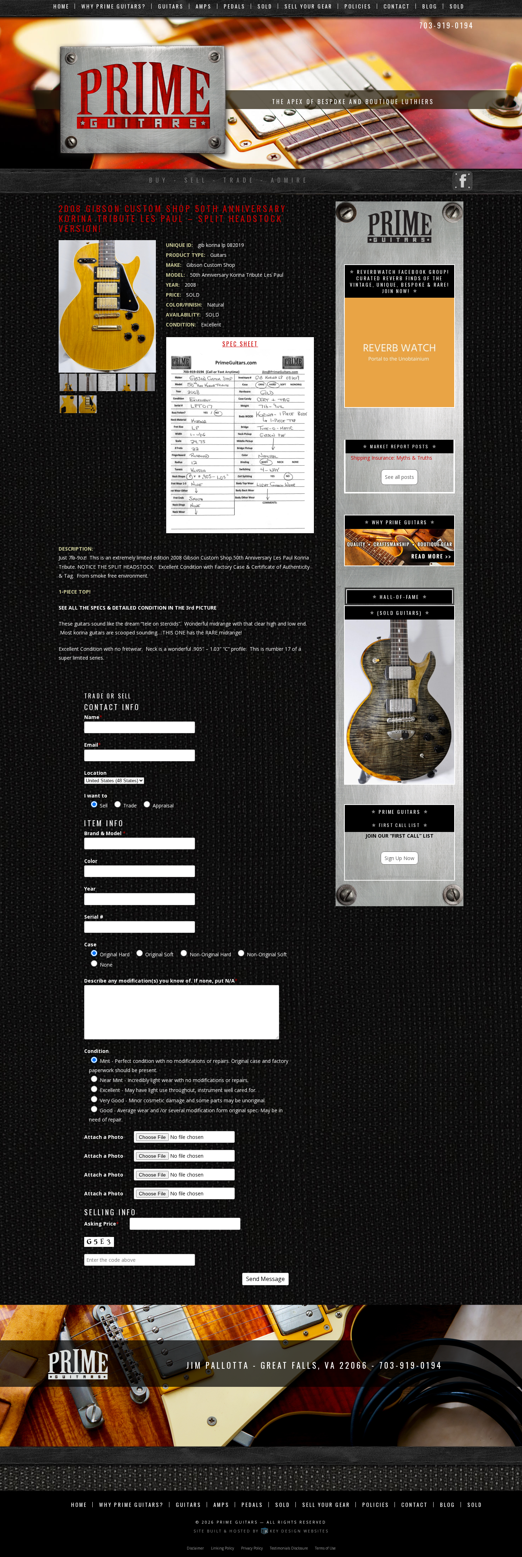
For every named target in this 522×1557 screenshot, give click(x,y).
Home (61, 6)
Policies (357, 6)
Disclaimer (195, 1548)
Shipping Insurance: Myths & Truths (391, 457)
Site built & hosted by (261, 1531)
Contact (397, 6)
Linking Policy (222, 1548)
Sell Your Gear (308, 6)
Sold (264, 6)
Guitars (171, 6)
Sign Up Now (399, 858)
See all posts (399, 477)
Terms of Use (325, 1548)
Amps (204, 6)
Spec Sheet (240, 344)
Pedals (234, 6)
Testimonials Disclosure (289, 1548)
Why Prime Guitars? (113, 6)
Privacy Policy (252, 1548)
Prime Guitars (237, 1522)
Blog (429, 6)
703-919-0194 (446, 25)
